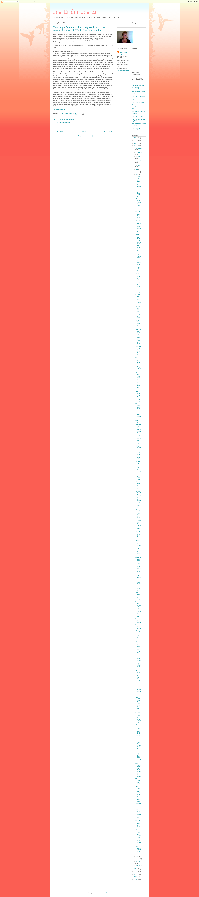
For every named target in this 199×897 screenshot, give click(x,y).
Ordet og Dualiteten (138, 559)
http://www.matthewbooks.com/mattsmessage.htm (138, 97)
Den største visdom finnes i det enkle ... (138, 648)
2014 (136, 143)
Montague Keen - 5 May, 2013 (138, 635)
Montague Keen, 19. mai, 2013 (138, 514)
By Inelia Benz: (138, 303)
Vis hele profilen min (123, 70)
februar (138, 861)
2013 (136, 146)
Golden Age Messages (137, 297)
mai (137, 174)
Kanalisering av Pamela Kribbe (138, 524)
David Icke (137, 291)
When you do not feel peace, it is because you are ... (138, 609)
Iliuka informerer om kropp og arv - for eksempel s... (138, 583)
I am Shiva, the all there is (138, 850)
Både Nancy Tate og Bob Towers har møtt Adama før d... (138, 262)
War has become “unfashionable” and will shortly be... (138, 548)
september (139, 161)
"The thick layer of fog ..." (137, 407)
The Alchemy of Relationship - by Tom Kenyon (138, 703)
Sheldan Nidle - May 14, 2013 (138, 534)
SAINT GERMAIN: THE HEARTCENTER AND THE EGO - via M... (138, 243)
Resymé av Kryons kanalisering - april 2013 (138, 225)
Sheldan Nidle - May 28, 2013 (138, 214)
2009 (136, 877)
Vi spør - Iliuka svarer (138, 620)
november (139, 152)
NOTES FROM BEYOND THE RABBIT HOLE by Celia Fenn (138, 470)
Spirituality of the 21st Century (138, 350)
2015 (136, 140)
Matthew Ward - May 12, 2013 (138, 596)
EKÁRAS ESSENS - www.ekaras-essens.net (138, 87)
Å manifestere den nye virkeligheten (138, 662)
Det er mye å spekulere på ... (138, 691)
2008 (136, 879)
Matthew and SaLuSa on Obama (138, 428)
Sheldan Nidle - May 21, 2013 (138, 485)
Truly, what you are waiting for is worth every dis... (137, 794)
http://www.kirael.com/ (138, 116)
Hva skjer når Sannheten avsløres (138, 756)
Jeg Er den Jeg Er (75, 11)
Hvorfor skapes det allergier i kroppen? (138, 568)
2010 (136, 874)
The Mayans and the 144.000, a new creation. (137, 678)
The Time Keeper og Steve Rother (138, 203)
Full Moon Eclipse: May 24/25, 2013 (138, 396)
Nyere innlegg (59, 131)
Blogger (108, 893)
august (138, 165)
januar (138, 865)
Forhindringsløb (138, 805)
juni (137, 172)
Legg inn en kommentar (63, 122)
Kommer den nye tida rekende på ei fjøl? (138, 312)
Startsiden (84, 131)
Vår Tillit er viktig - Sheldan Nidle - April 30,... (138, 742)
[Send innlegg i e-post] (82, 114)
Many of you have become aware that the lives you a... (138, 381)
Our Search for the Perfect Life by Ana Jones (138, 770)
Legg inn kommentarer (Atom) (87, 136)
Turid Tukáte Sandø (123, 53)
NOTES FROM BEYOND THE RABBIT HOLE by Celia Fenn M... (138, 186)
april (137, 856)
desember (139, 148)
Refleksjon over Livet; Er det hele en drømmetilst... (138, 837)
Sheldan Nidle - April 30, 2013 (138, 823)
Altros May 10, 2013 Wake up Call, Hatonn (138, 363)
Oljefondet (137, 421)
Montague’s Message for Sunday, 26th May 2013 (138, 337)
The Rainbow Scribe (138, 781)
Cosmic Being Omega (138, 415)
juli (137, 169)
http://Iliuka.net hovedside (136, 129)
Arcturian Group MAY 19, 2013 (138, 324)
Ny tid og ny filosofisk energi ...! (138, 439)
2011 (136, 871)
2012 (136, 869)
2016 (136, 138)
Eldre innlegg (108, 131)
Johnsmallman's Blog (59, 109)
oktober (138, 156)
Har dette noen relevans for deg (138, 813)
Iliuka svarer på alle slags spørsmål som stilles (138, 452)
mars (137, 859)
